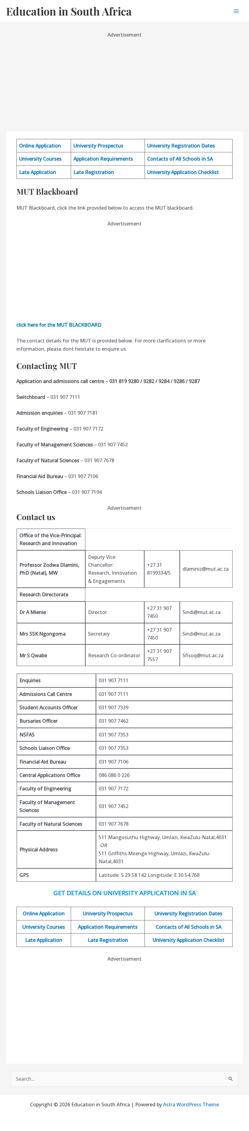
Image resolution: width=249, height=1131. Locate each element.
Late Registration (93, 172)
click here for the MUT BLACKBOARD (58, 324)
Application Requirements (103, 158)
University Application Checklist (183, 172)
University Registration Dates (181, 145)
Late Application (37, 172)
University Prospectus (98, 145)
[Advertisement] (124, 81)
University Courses (40, 158)
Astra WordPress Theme (191, 1104)
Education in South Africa (69, 11)
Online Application (40, 145)
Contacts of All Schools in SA (180, 158)
